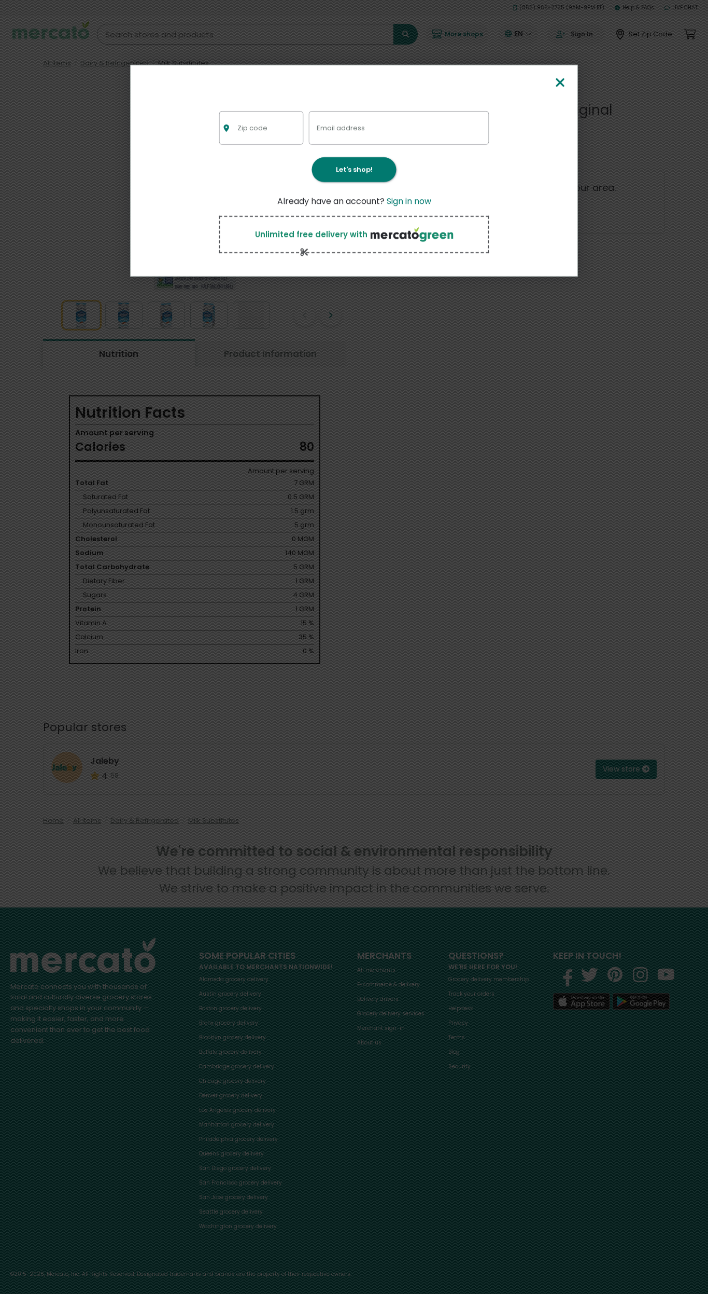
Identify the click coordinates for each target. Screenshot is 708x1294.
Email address (341, 127)
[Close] (560, 83)
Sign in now (409, 201)
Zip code (252, 127)
